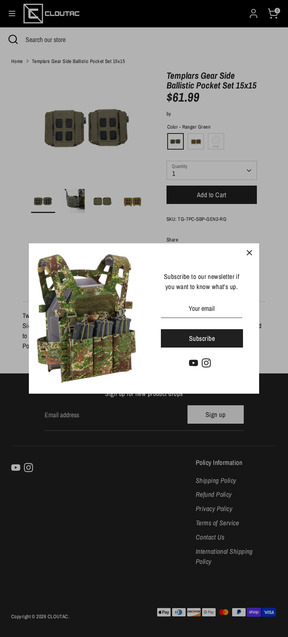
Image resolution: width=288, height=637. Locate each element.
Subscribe (202, 338)
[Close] (249, 253)
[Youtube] (193, 362)
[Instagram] (206, 362)
